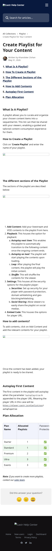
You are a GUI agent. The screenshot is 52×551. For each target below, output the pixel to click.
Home (8, 534)
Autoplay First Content (20, 91)
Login (30, 534)
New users (19, 534)
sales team (19, 480)
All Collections (9, 33)
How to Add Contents (19, 86)
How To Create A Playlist (20, 72)
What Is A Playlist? (17, 66)
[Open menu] (46, 5)
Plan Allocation (15, 97)
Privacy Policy (30, 537)
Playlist (22, 33)
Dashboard (41, 534)
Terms (18, 537)
